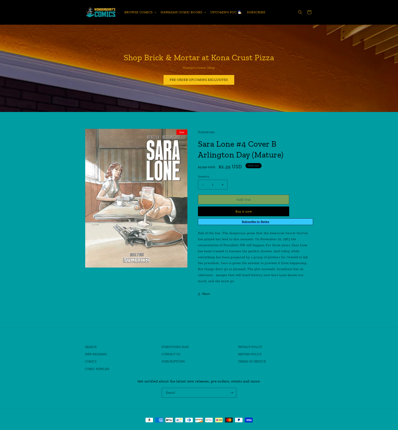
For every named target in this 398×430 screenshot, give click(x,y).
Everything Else (175, 347)
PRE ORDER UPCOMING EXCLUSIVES (199, 80)
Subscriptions (173, 361)
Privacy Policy (250, 347)
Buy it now (243, 211)
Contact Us (170, 354)
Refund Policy (250, 354)
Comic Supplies (97, 369)
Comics (91, 361)
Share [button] (206, 294)
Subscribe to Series (255, 221)
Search (91, 347)
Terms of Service (252, 361)
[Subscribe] (231, 393)
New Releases (96, 354)
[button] (140, 12)
